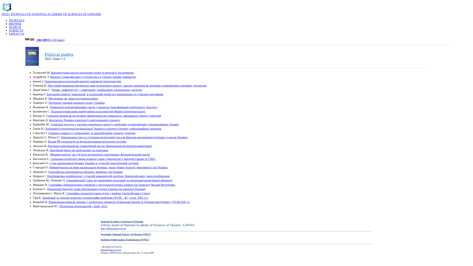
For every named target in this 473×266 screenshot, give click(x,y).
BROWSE (15, 23)
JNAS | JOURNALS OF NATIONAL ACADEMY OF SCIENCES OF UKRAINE (51, 14)
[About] (7, 11)
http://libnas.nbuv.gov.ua (113, 228)
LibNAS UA (16, 33)
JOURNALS (16, 20)
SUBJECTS (16, 30)
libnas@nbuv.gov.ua (111, 249)
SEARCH (15, 27)
